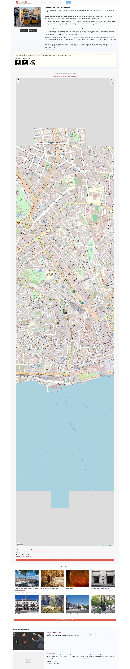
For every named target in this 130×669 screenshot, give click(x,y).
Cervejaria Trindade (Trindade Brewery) (100, 589)
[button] (65, 312)
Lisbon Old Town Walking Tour (24, 557)
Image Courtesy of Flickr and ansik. (72, 590)
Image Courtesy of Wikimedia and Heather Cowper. (100, 616)
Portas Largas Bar (69, 589)
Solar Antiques (44, 614)
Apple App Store (96, 54)
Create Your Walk (52, 2)
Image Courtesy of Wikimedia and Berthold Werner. (75, 616)
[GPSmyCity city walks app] (23, 2)
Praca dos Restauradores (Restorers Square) (75, 614)
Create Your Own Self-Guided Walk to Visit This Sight (65, 76)
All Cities (44, 2)
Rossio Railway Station (20, 614)
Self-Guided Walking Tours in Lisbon (43, 54)
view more (85, 658)
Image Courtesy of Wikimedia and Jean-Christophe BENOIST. (25, 592)
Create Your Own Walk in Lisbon (53, 632)
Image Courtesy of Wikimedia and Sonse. (52, 49)
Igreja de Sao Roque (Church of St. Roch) (49, 589)
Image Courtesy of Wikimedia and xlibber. (22, 616)
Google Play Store (106, 54)
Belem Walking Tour (50, 653)
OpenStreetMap (106, 545)
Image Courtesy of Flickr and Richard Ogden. (48, 616)
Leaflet (100, 545)
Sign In (68, 2)
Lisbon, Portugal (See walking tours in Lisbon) (34, 551)
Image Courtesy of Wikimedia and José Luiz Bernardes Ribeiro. (51, 590)
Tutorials (60, 2)
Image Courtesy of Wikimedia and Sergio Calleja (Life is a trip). (102, 590)
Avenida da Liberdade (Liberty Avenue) (100, 614)
